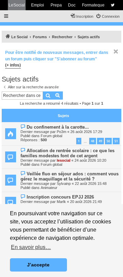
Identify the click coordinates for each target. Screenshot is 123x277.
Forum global (51, 136)
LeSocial (17, 5)
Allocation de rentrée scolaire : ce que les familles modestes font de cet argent (67, 153)
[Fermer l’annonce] (116, 51)
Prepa (56, 5)
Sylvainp (64, 183)
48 (92, 141)
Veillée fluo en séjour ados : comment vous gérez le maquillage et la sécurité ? (69, 176)
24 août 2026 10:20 (90, 160)
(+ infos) (13, 65)
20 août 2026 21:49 (86, 202)
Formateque (93, 5)
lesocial (63, 160)
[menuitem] (108, 16)
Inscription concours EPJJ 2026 (60, 197)
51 (116, 141)
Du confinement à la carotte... (58, 127)
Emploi (37, 5)
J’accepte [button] (38, 264)
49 (100, 141)
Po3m (61, 132)
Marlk (61, 202)
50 (108, 141)
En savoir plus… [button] (31, 247)
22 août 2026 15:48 (91, 183)
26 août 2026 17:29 (86, 132)
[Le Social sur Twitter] (112, 5)
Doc (72, 5)
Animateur (49, 188)
